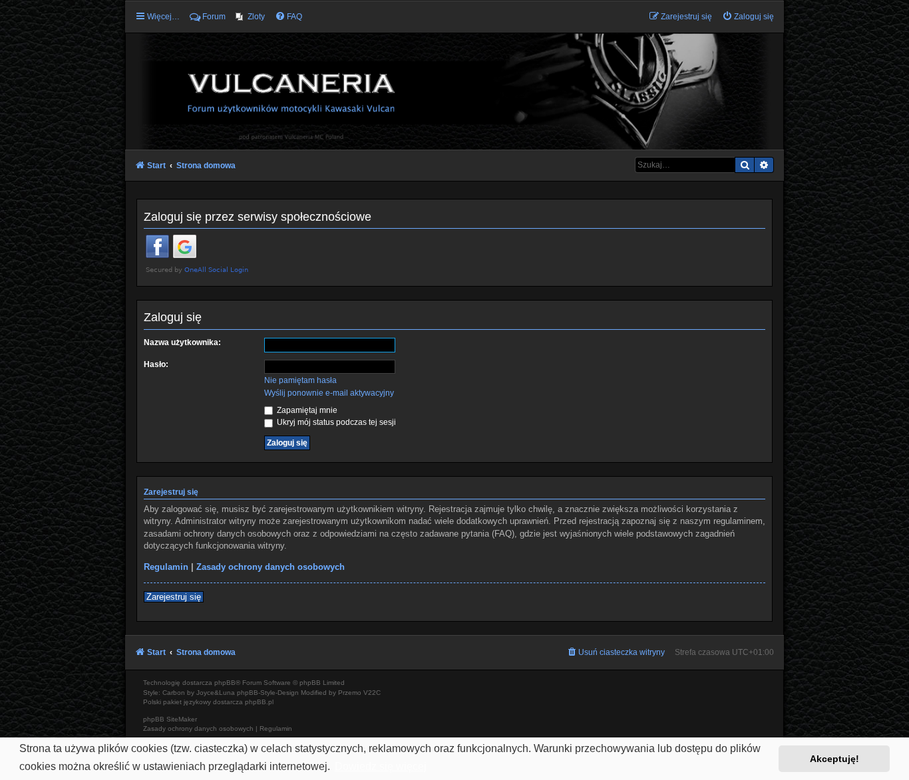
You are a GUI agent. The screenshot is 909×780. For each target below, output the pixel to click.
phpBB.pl (259, 702)
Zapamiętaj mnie (306, 410)
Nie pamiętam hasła (300, 380)
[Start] (454, 90)
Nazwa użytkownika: (182, 342)
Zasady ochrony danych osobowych (270, 567)
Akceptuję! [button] (834, 758)
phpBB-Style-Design (268, 692)
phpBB (225, 682)
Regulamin (166, 567)
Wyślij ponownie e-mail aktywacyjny (329, 393)
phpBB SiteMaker (170, 719)
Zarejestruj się (173, 597)
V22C (372, 692)
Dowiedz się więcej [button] (381, 766)
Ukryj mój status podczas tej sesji (335, 422)
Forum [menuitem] (214, 16)
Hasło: (156, 364)
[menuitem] (250, 16)
